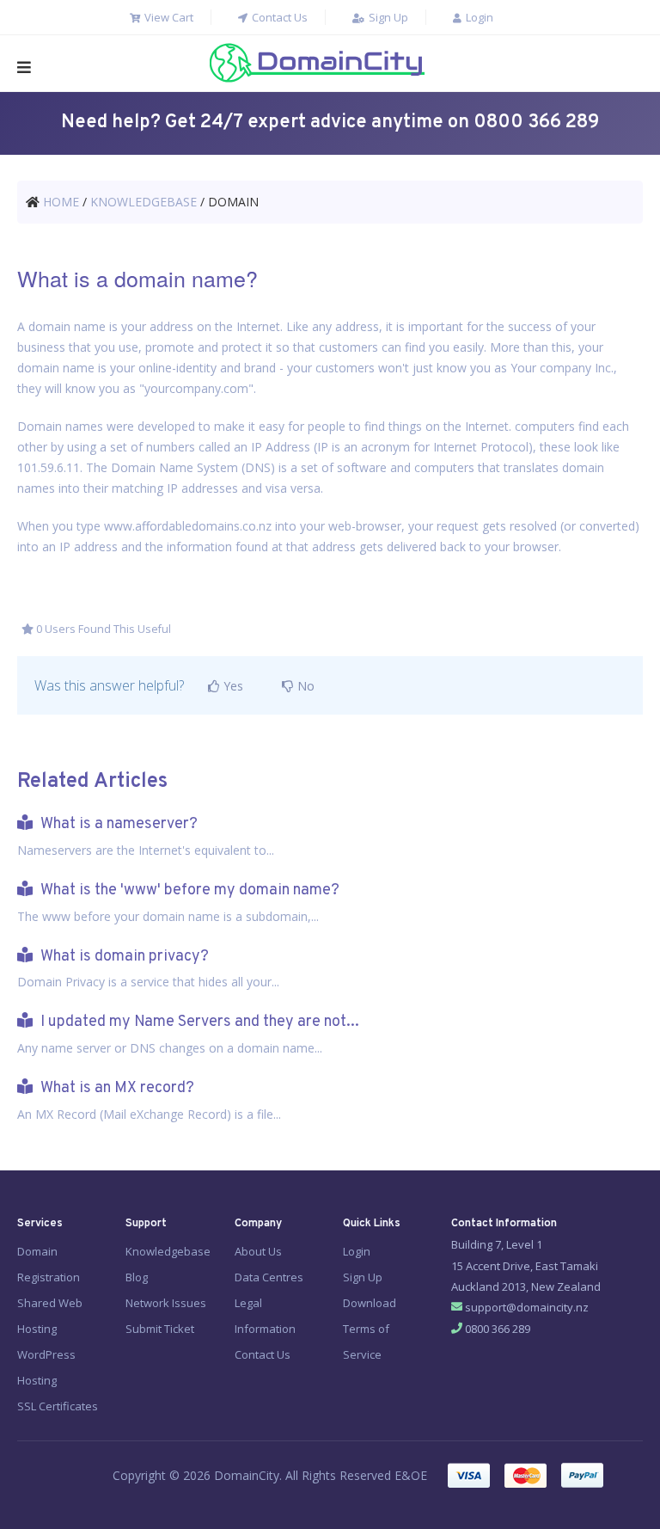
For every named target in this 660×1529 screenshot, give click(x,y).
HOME (61, 201)
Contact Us (278, 17)
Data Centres (269, 1277)
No (304, 686)
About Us (258, 1251)
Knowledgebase (168, 1251)
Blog (136, 1277)
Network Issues (165, 1303)
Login (478, 17)
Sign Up (387, 17)
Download (369, 1303)
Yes (231, 686)
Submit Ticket (159, 1328)
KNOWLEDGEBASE (143, 201)
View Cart (167, 17)
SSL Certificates (57, 1406)
